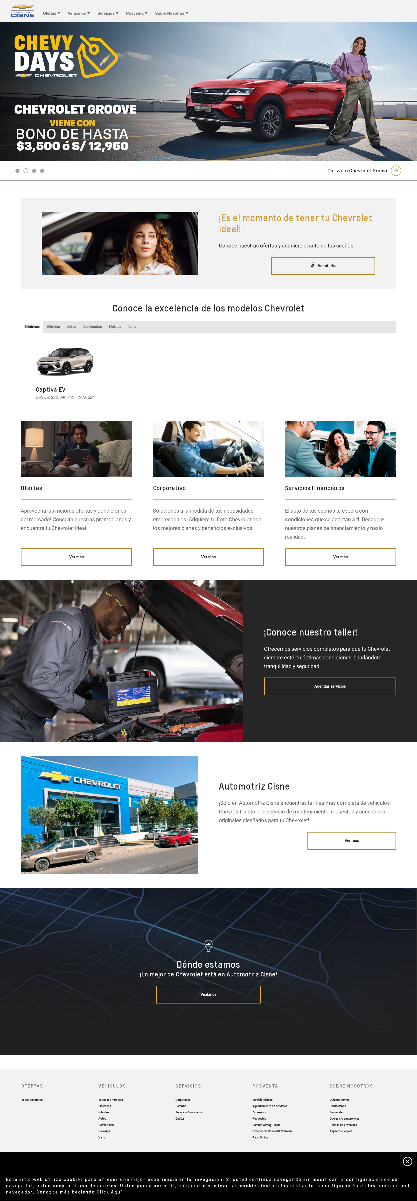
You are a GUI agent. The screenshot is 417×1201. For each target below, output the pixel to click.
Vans (132, 327)
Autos (71, 327)
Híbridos (53, 327)
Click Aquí (109, 1191)
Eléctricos (32, 327)
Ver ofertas (327, 265)
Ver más (76, 557)
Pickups (115, 327)
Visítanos (208, 994)
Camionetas (92, 327)
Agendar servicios (330, 686)
